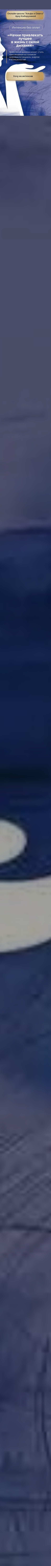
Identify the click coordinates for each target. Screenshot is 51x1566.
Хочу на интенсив (23, 76)
